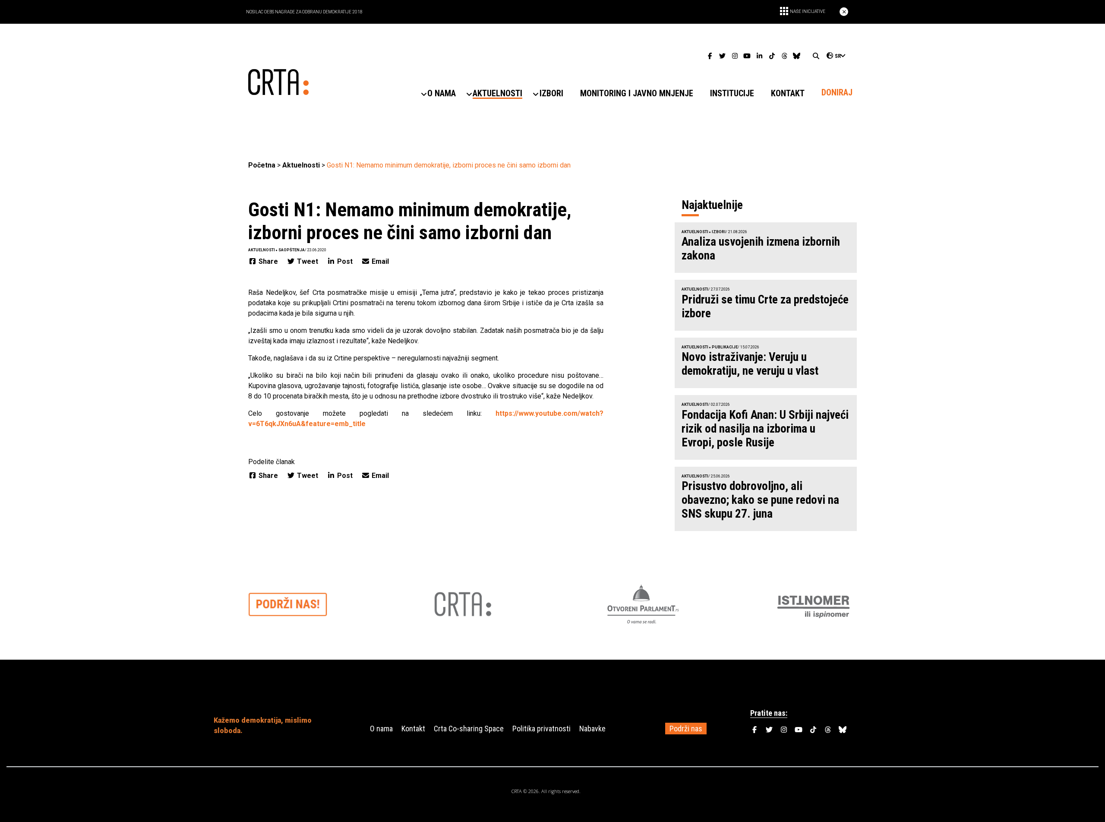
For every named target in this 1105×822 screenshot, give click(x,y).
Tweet (307, 261)
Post (344, 261)
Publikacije (725, 347)
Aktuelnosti (301, 165)
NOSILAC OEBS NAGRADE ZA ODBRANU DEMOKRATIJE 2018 (304, 11)
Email (379, 261)
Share (268, 261)
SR (838, 56)
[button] (441, 93)
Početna (261, 165)
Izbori (719, 232)
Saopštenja (291, 250)
